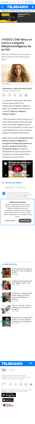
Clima (14, 2)
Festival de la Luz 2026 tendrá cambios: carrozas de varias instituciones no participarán (22, 319)
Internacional (27, 11)
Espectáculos (21, 187)
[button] (4, 95)
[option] (17, 75)
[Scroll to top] (31, 363)
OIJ (10, 2)
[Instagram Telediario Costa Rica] (20, 384)
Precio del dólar (21, 2)
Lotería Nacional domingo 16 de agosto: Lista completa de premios (22, 271)
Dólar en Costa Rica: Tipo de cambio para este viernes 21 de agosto (21, 307)
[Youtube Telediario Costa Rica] (31, 384)
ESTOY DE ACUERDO (25, 221)
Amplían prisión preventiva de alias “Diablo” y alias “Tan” (22, 282)
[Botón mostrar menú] (2, 7)
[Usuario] (33, 7)
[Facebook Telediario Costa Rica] (10, 384)
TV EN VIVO (29, 2)
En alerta (19, 11)
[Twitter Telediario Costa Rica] (15, 384)
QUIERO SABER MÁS (10, 221)
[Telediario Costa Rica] (17, 6)
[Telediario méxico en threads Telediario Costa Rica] (26, 384)
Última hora (5, 11)
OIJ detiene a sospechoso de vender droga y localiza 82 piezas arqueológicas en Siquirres (22, 296)
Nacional (12, 11)
